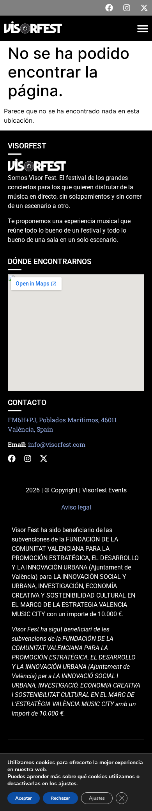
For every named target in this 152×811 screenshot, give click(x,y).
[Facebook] (109, 8)
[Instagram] (126, 8)
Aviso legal (76, 507)
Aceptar (23, 798)
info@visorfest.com (56, 444)
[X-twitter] (144, 8)
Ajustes (97, 798)
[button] (142, 28)
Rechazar (60, 798)
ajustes (67, 783)
